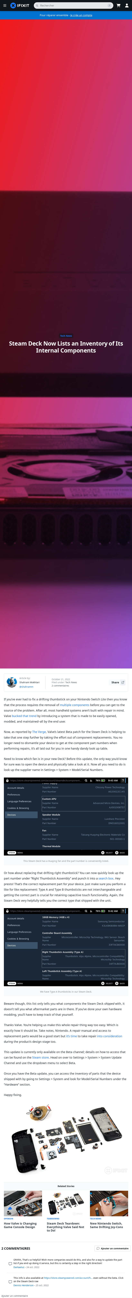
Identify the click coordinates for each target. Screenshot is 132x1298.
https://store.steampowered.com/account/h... (68, 1277)
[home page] (19, 5)
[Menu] (5, 5)
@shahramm (26, 686)
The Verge (39, 732)
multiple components (74, 705)
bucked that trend (24, 716)
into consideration (109, 1036)
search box (106, 878)
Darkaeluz (19, 1267)
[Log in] (127, 5)
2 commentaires (60, 685)
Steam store (40, 1057)
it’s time (71, 1036)
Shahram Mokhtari (29, 682)
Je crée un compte (81, 15)
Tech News (66, 335)
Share (115, 682)
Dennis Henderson (24, 1285)
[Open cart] (118, 5)
